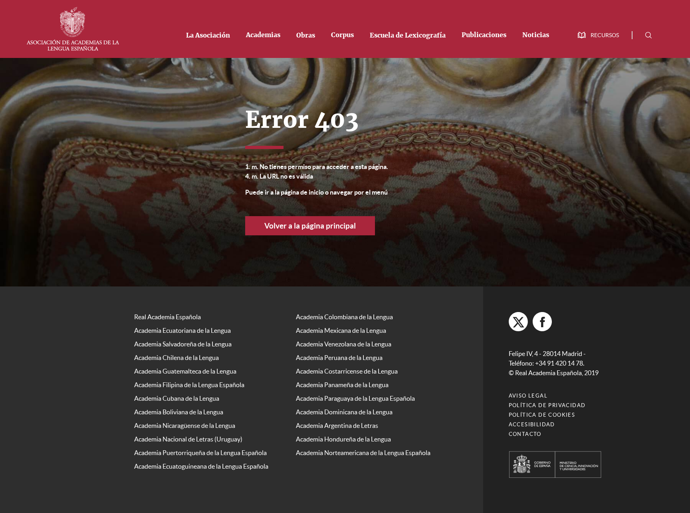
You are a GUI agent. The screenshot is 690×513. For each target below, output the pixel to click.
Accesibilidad (532, 425)
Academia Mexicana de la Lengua (341, 330)
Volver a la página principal (310, 225)
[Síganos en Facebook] (542, 321)
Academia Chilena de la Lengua (176, 357)
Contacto (525, 434)
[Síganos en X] (518, 321)
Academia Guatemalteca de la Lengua (185, 371)
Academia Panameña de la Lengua (342, 384)
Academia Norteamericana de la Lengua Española (363, 452)
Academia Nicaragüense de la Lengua (184, 425)
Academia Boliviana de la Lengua (178, 412)
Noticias (535, 35)
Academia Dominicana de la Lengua (344, 412)
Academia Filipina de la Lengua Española (189, 384)
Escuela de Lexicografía (408, 35)
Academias (263, 35)
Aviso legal (528, 396)
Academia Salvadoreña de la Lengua (183, 344)
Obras (305, 35)
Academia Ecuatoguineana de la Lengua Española (201, 466)
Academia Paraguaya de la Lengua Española (355, 398)
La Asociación (208, 35)
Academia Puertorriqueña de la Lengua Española (200, 452)
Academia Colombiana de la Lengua (344, 316)
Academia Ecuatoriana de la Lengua (182, 330)
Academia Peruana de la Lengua (339, 357)
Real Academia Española (167, 316)
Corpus (342, 35)
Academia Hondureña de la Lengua (343, 439)
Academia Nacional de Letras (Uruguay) (188, 439)
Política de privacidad (547, 405)
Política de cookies (542, 415)
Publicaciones (484, 35)
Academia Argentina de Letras (337, 425)
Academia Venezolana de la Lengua (343, 344)
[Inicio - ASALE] (73, 28)
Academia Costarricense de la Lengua (347, 371)
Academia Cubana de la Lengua (176, 398)
